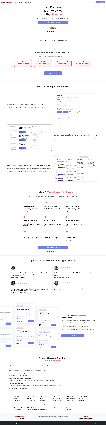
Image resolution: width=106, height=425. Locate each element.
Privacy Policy (95, 423)
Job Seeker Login (100, 2)
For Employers (91, 2)
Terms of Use (101, 423)
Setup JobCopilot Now (73, 335)
